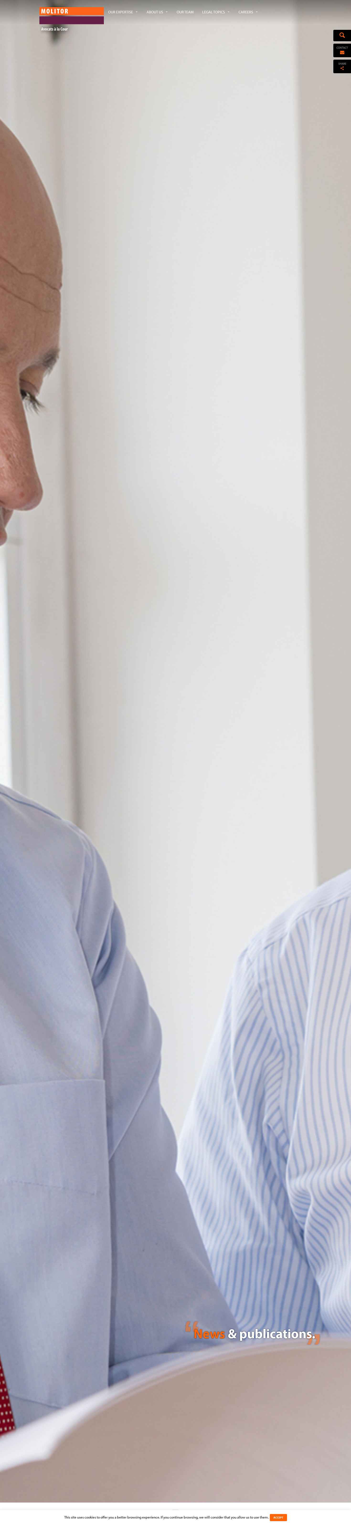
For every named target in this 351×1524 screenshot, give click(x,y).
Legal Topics (213, 12)
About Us (155, 12)
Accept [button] (278, 1517)
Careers (246, 12)
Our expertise (120, 12)
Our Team (185, 12)
